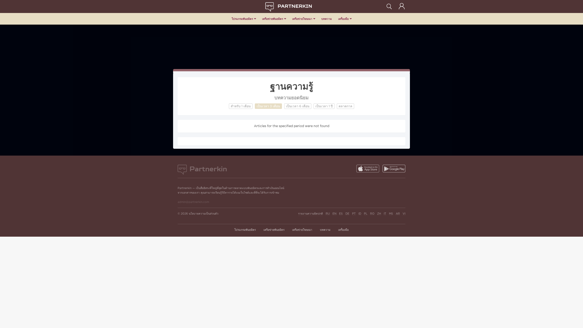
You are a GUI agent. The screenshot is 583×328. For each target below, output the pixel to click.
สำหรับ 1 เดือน (241, 106)
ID (359, 214)
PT (354, 214)
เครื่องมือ (343, 18)
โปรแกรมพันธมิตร (242, 18)
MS (391, 214)
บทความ (326, 18)
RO (372, 214)
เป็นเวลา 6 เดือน (297, 106)
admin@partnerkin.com (193, 202)
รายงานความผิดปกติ (310, 214)
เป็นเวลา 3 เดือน (268, 106)
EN (334, 214)
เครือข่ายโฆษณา (302, 18)
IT (385, 214)
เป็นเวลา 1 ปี (324, 106)
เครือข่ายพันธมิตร (272, 18)
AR (398, 214)
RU (328, 214)
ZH (379, 214)
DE (347, 214)
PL (365, 214)
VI (404, 214)
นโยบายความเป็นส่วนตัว (203, 214)
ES (341, 214)
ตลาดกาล (345, 106)
